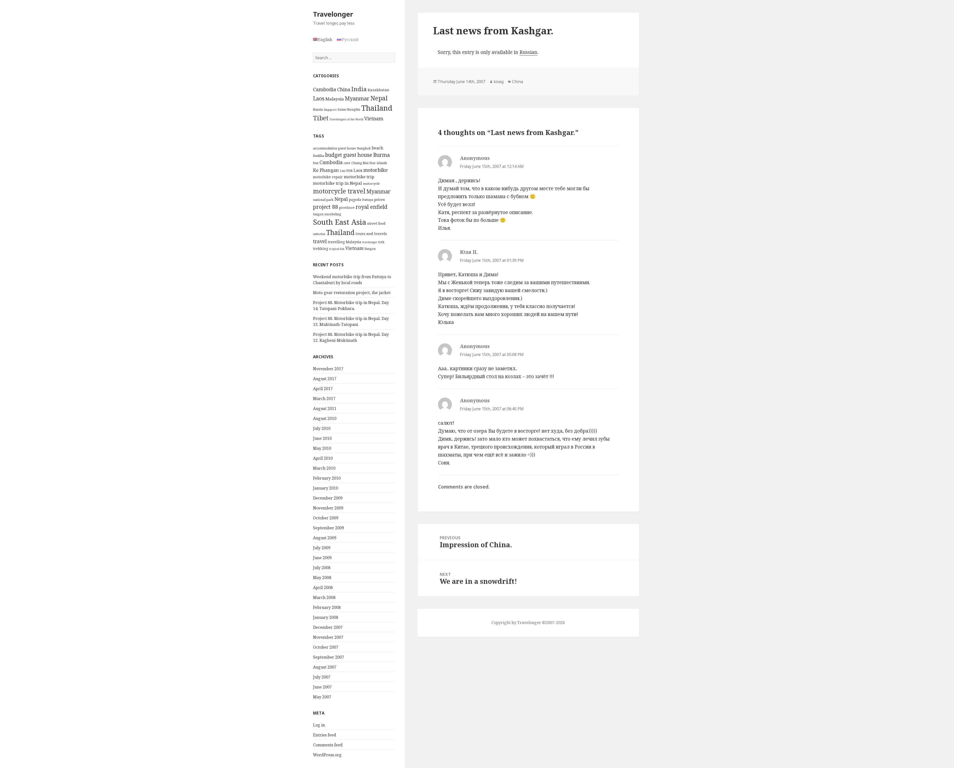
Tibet (320, 118)
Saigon (318, 214)
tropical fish (336, 249)
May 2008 (322, 577)
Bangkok (364, 148)
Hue (372, 163)
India (359, 89)
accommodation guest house (334, 148)
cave (347, 163)
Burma (381, 154)
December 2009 (328, 498)
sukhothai (319, 234)
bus (315, 163)
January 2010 (325, 488)
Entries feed (324, 735)
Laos (318, 98)
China (343, 89)
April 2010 (323, 458)
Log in (319, 725)
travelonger (369, 242)
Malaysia (334, 99)
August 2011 (324, 408)
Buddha (318, 156)
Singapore (330, 109)
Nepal (379, 98)
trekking (320, 248)
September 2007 (328, 657)
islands (382, 163)
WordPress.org (327, 755)
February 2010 (327, 478)
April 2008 (323, 587)
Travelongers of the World (346, 119)
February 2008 (327, 607)
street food (376, 223)
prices (379, 199)
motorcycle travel (339, 191)
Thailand (376, 108)
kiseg (499, 81)
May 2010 (322, 448)
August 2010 (324, 418)
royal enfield (371, 206)
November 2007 (328, 637)
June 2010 (322, 438)
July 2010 (321, 428)
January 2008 (325, 617)
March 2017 (324, 398)
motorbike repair (328, 177)
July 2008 (321, 567)
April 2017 (323, 388)
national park (323, 200)
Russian (528, 52)
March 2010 (324, 468)
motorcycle (371, 183)
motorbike (375, 169)
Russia (318, 109)
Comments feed (328, 745)
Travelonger (333, 14)
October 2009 (325, 518)
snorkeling (332, 214)
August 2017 (324, 378)
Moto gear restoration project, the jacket (352, 292)
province (347, 207)
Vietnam (373, 118)
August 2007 (324, 667)
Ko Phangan (326, 170)
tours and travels (371, 233)
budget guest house (348, 154)
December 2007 (328, 627)
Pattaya (367, 200)
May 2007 (322, 697)
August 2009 (324, 538)
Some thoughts (349, 109)
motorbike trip (359, 177)
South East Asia (339, 222)
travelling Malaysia (344, 241)
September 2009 (328, 528)
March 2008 (324, 597)
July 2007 (321, 677)
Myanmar (357, 98)
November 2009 (328, 508)
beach (377, 148)
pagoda (355, 199)
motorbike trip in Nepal (337, 183)
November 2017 (328, 368)
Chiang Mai (359, 163)
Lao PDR (346, 171)
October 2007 (325, 647)
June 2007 (322, 687)
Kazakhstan (378, 89)
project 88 (325, 206)
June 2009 (322, 557)
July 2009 (321, 547)
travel (320, 241)
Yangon (370, 249)
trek (381, 242)
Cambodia (324, 89)
